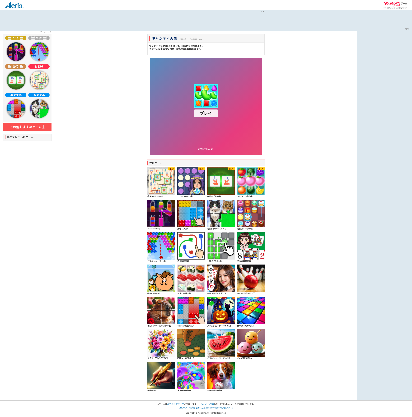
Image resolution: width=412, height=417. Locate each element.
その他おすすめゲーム (26, 126)
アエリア (14, 5)
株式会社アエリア (175, 404)
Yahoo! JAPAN (207, 404)
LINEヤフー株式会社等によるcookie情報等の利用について (206, 407)
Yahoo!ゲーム (395, 5)
